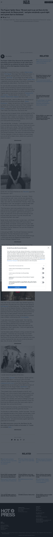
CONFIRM (17, 287)
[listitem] (26, 265)
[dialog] (26, 268)
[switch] (42, 268)
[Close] (49, 248)
